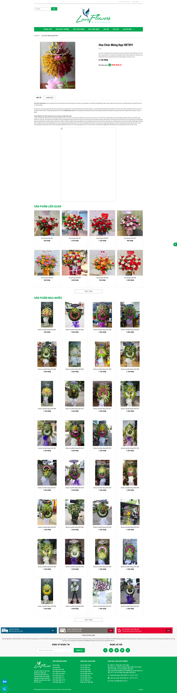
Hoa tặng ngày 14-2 (58, 678)
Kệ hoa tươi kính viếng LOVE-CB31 (102, 606)
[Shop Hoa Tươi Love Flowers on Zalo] (116, 650)
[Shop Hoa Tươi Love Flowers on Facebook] (105, 650)
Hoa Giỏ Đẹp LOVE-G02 (47, 277)
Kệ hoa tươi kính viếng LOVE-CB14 (75, 448)
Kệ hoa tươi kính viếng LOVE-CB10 (75, 408)
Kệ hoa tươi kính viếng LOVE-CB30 (75, 606)
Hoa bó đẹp (56, 665)
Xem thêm (88, 291)
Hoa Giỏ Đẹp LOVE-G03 (75, 238)
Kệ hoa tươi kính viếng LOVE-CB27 (102, 566)
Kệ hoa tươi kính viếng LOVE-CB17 (47, 487)
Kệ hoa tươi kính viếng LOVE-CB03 (102, 329)
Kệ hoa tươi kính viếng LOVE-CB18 (75, 487)
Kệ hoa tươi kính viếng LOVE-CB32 (130, 606)
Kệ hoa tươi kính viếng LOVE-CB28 (130, 566)
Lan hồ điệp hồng (85, 671)
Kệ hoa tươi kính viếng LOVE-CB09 (47, 408)
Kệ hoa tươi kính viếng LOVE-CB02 (75, 329)
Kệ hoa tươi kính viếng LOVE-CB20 (130, 487)
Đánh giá (49, 98)
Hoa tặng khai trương (59, 671)
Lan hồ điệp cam (85, 676)
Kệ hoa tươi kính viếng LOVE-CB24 (130, 527)
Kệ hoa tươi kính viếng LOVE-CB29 (47, 606)
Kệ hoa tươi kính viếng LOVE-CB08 (130, 369)
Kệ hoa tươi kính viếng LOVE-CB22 (75, 527)
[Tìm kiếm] (54, 8)
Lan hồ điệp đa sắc (86, 678)
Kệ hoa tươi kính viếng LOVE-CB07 (102, 369)
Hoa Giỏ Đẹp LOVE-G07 (130, 238)
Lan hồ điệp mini (85, 680)
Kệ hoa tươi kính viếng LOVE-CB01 (47, 329)
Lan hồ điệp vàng (85, 669)
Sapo (70, 689)
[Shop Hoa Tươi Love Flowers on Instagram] (121, 650)
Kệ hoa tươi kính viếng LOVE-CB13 (47, 448)
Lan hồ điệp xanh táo (86, 673)
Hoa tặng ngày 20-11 (59, 682)
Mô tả (39, 98)
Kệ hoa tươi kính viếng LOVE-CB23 (102, 527)
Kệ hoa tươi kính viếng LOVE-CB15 (102, 448)
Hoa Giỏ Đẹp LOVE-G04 (75, 277)
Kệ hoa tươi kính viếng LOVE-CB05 (47, 369)
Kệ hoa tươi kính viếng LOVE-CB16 (130, 448)
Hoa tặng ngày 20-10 (59, 680)
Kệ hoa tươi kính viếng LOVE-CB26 (75, 566)
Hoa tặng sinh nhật (58, 669)
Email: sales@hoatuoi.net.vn (118, 681)
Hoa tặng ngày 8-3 (58, 676)
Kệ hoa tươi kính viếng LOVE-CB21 (47, 527)
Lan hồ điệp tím (85, 667)
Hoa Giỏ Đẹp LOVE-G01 (47, 238)
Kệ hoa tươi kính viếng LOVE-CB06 (75, 369)
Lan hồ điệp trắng (85, 665)
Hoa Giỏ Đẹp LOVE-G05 (102, 238)
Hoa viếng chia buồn (59, 673)
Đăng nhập (136, 1)
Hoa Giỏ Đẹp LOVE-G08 (130, 277)
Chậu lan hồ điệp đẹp (86, 682)
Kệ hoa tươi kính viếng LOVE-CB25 (47, 566)
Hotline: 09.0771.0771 (124, 1)
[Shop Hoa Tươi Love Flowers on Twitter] (110, 650)
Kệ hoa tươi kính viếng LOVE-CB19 (102, 487)
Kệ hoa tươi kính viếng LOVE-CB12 (130, 408)
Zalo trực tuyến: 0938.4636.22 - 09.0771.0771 (124, 678)
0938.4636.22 (116, 65)
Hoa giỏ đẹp (56, 667)
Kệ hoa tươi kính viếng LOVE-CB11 (102, 408)
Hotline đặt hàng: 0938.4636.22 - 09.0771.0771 (124, 675)
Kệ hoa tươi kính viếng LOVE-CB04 (130, 329)
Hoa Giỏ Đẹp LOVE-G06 (102, 277)
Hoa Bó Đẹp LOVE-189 (15, 683)
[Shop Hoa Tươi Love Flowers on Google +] (127, 650)
